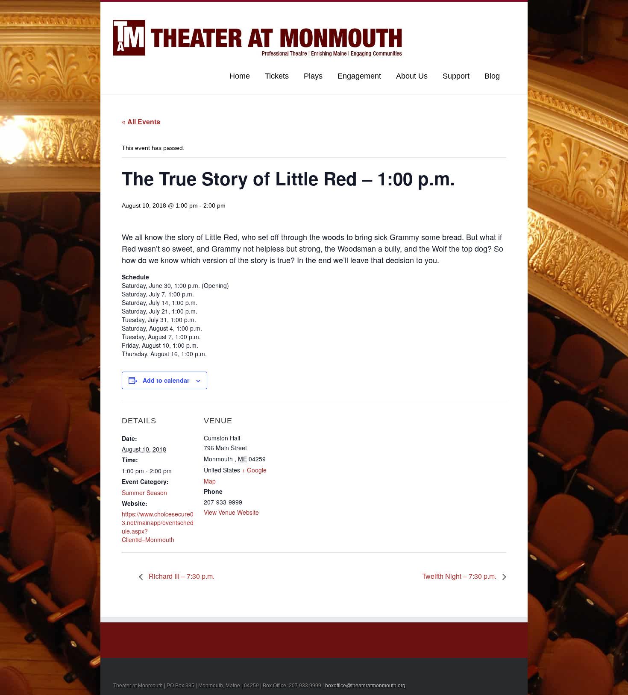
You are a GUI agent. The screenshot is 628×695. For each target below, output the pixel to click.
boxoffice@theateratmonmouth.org (365, 686)
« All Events (141, 121)
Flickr (450, 10)
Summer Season (144, 492)
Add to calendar (166, 380)
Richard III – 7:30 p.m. (180, 576)
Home (239, 76)
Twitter (499, 9)
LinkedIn (485, 9)
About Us (412, 76)
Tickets (277, 76)
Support (456, 76)
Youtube (469, 11)
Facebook (513, 10)
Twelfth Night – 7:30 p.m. (460, 576)
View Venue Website (231, 512)
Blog (492, 76)
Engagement (359, 76)
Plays (313, 76)
